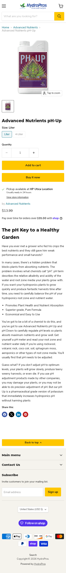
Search (33, 555)
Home (5, 27)
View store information (17, 197)
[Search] (59, 16)
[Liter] (7, 138)
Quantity (7, 144)
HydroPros (40, 564)
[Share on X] (11, 414)
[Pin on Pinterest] (25, 414)
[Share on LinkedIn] (18, 414)
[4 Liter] (19, 138)
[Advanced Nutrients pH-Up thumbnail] (8, 106)
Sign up (53, 492)
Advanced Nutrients (25, 27)
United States (31, 509)
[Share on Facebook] (4, 414)
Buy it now (33, 177)
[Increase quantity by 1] (33, 152)
